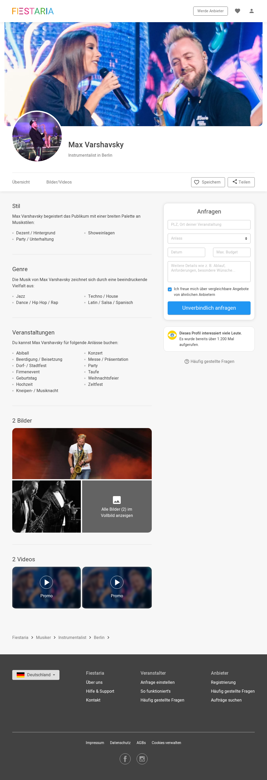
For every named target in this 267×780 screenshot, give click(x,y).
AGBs (141, 743)
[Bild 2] (46, 506)
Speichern (211, 182)
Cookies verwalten (166, 743)
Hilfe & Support (100, 691)
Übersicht (21, 182)
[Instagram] (142, 758)
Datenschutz (120, 743)
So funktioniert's (156, 691)
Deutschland (39, 675)
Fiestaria (20, 638)
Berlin (100, 638)
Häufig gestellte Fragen (212, 361)
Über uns (94, 682)
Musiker (44, 638)
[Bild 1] (82, 453)
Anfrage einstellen (158, 682)
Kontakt (93, 700)
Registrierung (223, 682)
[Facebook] (125, 758)
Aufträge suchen (226, 700)
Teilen (244, 182)
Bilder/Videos (59, 182)
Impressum (95, 743)
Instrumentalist (72, 638)
